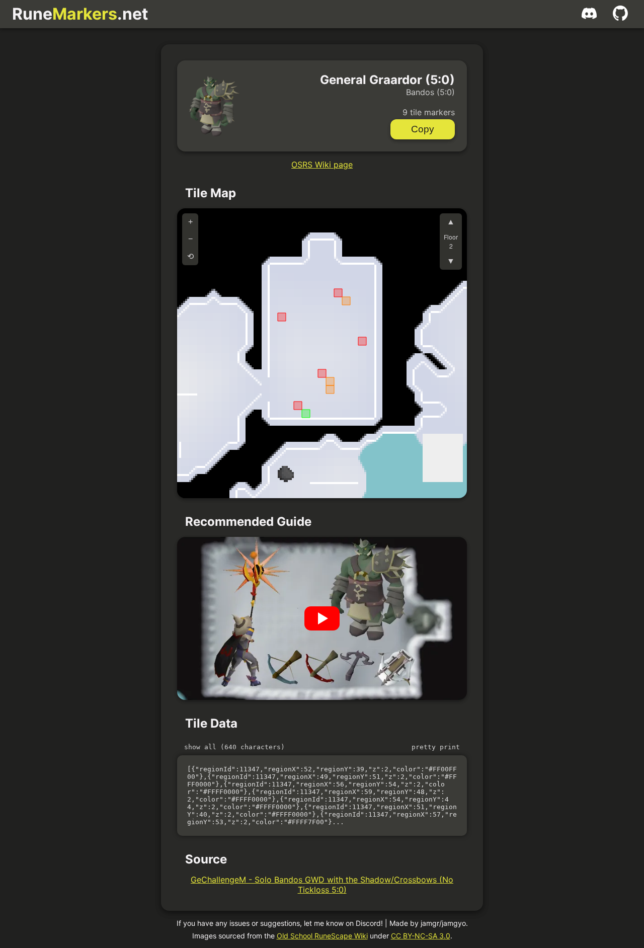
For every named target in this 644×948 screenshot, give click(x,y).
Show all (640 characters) (234, 747)
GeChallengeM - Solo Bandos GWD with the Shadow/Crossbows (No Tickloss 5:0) (322, 885)
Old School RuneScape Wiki (322, 935)
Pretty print (436, 747)
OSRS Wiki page (322, 165)
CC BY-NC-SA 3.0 (420, 935)
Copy (422, 129)
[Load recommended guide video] (322, 618)
